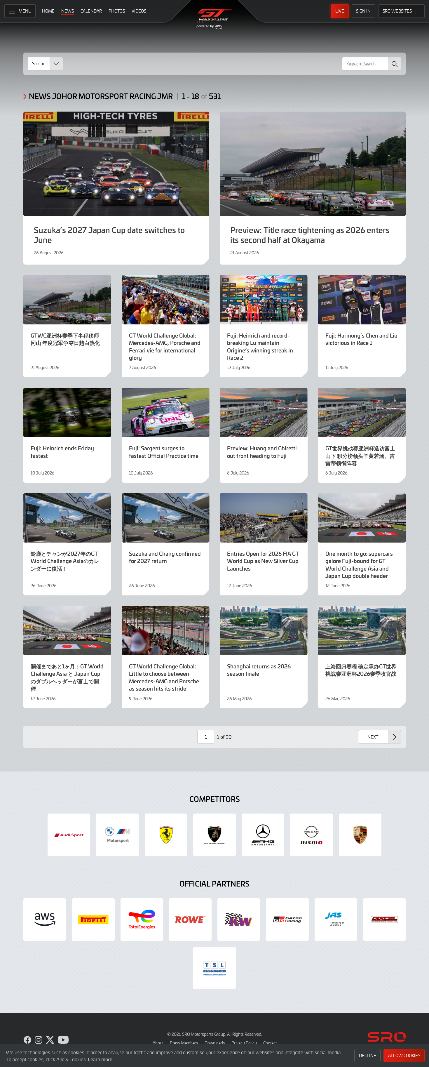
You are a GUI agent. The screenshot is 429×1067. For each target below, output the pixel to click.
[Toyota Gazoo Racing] (287, 919)
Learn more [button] (100, 1059)
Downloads (215, 1043)
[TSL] (214, 968)
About (158, 1043)
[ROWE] (190, 919)
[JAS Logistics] (336, 919)
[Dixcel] (384, 919)
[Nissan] (311, 835)
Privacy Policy (244, 1043)
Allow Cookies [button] (404, 1055)
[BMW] (117, 835)
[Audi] (69, 835)
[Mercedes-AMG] (263, 835)
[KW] (238, 919)
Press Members (184, 1043)
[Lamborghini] (214, 835)
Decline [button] (367, 1055)
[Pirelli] (93, 919)
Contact (270, 1043)
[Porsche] (360, 835)
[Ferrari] (166, 835)
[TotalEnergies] (142, 919)
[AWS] (44, 919)
